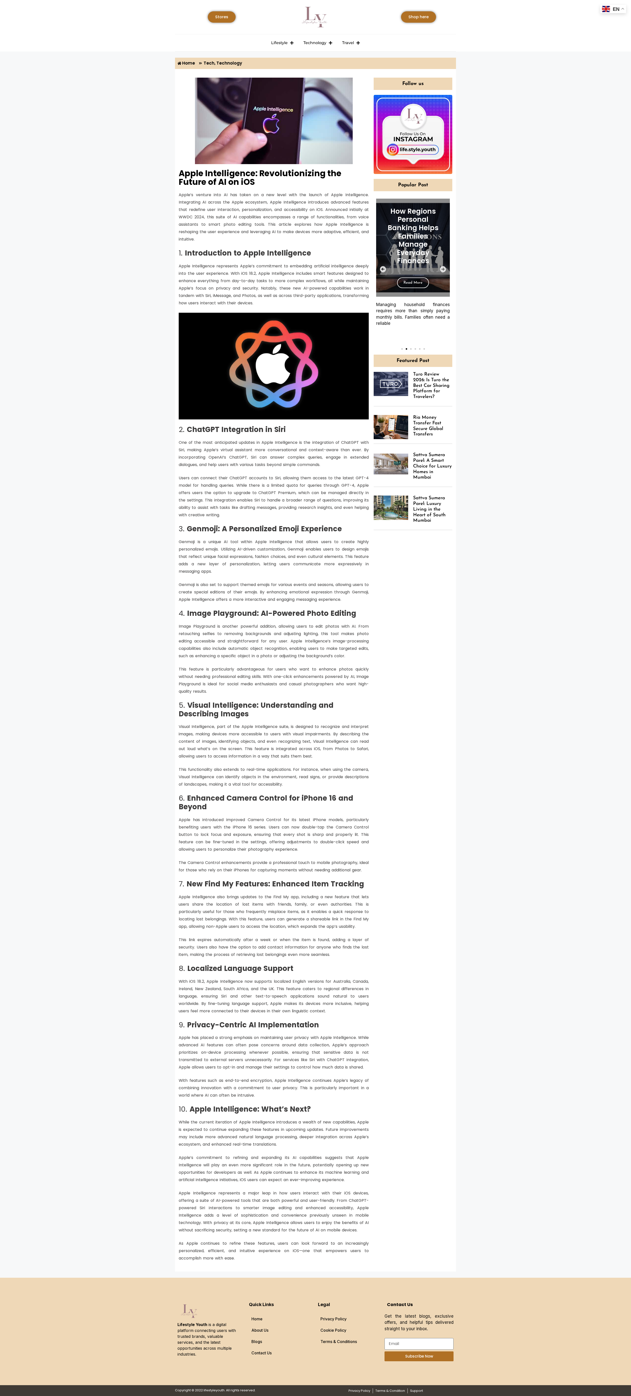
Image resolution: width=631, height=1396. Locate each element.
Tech (209, 63)
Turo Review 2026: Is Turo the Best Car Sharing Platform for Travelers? (431, 385)
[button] (383, 269)
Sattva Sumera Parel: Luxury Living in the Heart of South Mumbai (429, 509)
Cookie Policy (333, 1330)
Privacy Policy (333, 1318)
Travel (348, 42)
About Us (259, 1330)
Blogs (256, 1341)
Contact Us (261, 1352)
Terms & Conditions (338, 1341)
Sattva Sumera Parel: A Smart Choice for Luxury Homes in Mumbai (432, 466)
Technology (314, 42)
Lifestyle (279, 42)
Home (257, 1318)
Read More (412, 283)
